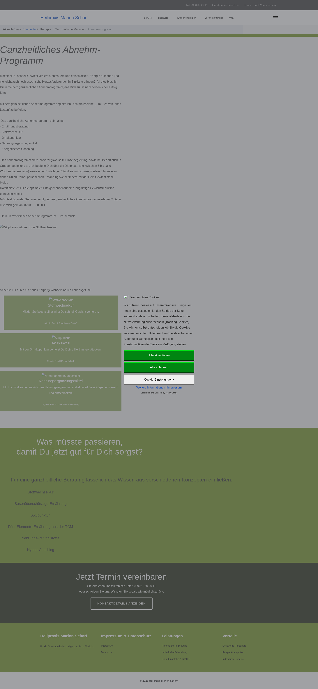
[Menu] (275, 17)
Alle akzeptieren (159, 355)
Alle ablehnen (159, 367)
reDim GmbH (171, 393)
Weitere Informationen (150, 387)
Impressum (174, 387)
